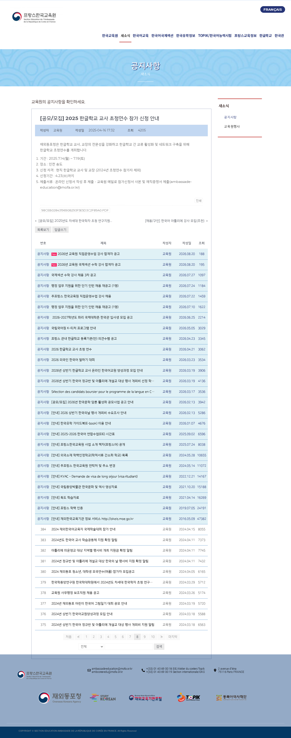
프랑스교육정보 (245, 35)
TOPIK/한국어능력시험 (215, 35)
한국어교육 (141, 35)
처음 (69, 637)
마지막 (172, 637)
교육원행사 (232, 126)
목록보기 (43, 230)
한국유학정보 (185, 35)
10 (153, 637)
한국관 (279, 35)
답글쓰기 (60, 230)
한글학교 (265, 35)
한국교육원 (110, 35)
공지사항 (230, 117)
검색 (159, 646)
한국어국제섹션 (162, 35)
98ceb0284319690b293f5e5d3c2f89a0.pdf (75, 210)
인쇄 (198, 200)
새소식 (125, 35)
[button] (272, 9)
